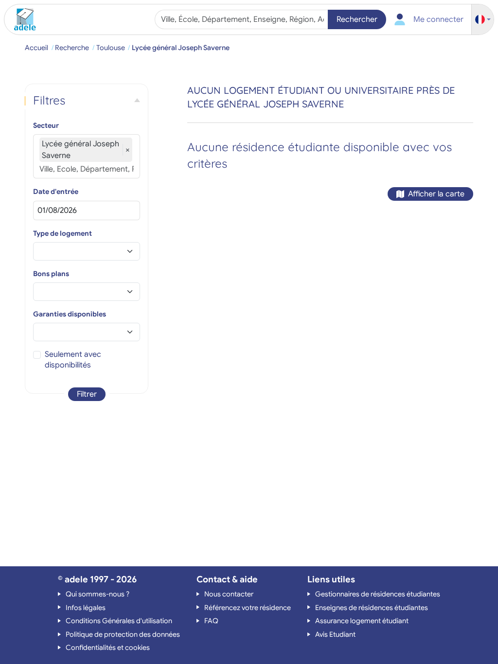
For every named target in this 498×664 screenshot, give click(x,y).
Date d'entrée (55, 191)
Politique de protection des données (123, 634)
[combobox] (242, 19)
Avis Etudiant (335, 634)
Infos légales (86, 607)
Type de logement (62, 233)
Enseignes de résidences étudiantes (371, 607)
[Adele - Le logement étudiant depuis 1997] (21, 19)
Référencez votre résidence (247, 607)
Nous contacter (228, 594)
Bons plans (51, 273)
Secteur (46, 125)
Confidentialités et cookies (108, 647)
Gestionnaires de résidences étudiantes (377, 594)
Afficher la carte (436, 194)
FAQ (211, 620)
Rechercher (357, 19)
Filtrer (87, 394)
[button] (483, 19)
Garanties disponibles (69, 314)
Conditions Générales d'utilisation (119, 620)
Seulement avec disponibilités (73, 359)
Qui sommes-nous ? (97, 594)
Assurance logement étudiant (362, 620)
